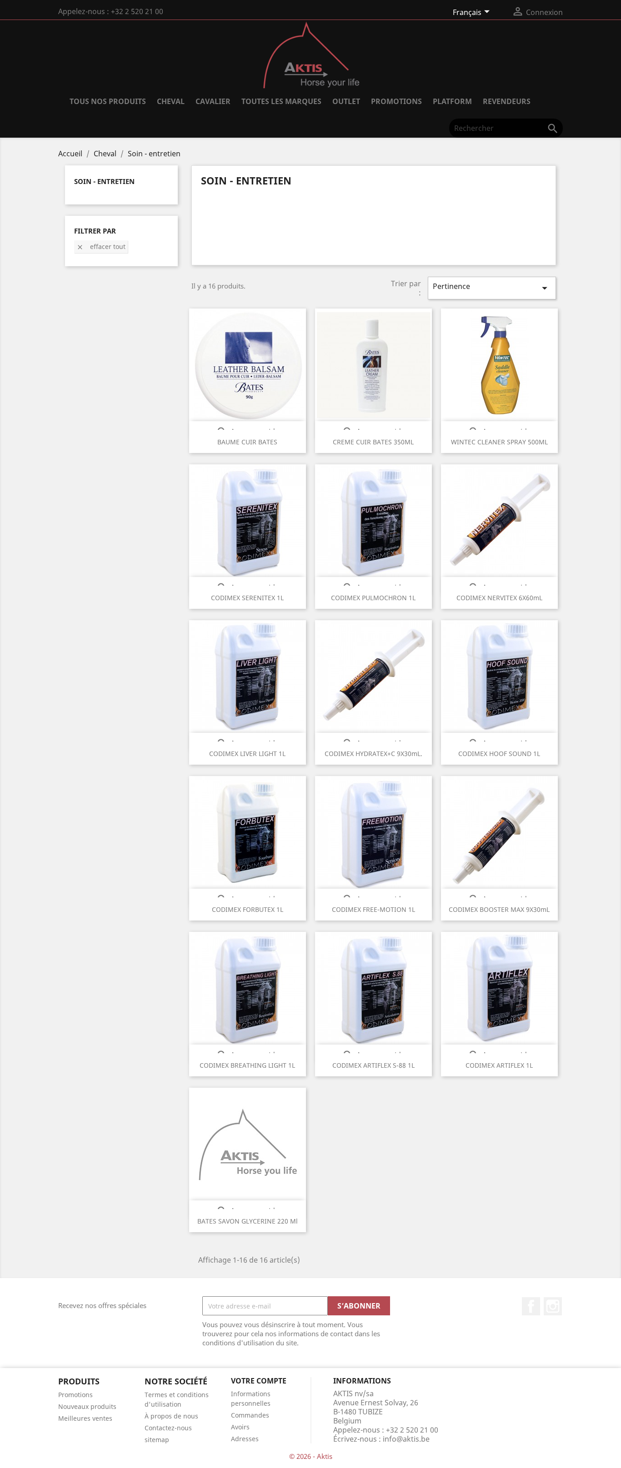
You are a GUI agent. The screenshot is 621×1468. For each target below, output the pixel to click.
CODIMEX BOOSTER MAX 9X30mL (499, 909)
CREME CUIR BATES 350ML (373, 442)
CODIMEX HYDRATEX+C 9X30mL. (373, 753)
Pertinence (492, 287)
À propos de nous (171, 1416)
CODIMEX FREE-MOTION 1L (373, 909)
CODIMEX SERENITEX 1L (247, 597)
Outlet (346, 101)
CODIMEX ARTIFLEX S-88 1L (373, 1065)
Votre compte (258, 1381)
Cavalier (212, 101)
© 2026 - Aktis (310, 1456)
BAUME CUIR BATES (247, 442)
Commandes (250, 1415)
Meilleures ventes (85, 1418)
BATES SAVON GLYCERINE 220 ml (247, 1221)
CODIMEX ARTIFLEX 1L (499, 1065)
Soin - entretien (104, 181)
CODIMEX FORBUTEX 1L (247, 909)
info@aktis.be (406, 1439)
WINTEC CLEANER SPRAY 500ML (499, 442)
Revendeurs (507, 101)
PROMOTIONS (396, 101)
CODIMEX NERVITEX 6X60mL (499, 597)
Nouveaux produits (87, 1406)
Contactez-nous (168, 1427)
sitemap (157, 1439)
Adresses (245, 1438)
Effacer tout (100, 246)
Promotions (75, 1394)
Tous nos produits (108, 101)
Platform (452, 101)
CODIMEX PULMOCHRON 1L (373, 597)
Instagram (553, 1306)
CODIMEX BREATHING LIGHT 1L (247, 1065)
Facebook (531, 1306)
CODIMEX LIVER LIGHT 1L (247, 753)
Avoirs (240, 1427)
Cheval (171, 101)
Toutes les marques (281, 101)
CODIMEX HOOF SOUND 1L (499, 753)
